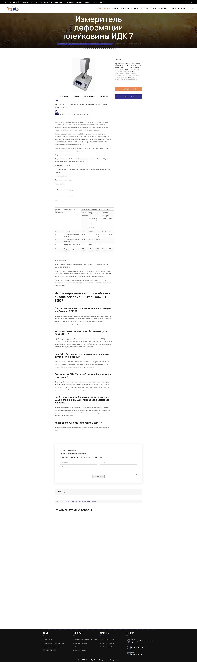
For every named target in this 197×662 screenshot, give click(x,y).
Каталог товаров (102, 8)
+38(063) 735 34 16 (27, 2)
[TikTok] (191, 2)
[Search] (193, 8)
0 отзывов (118, 59)
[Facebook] (182, 2)
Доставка (64, 96)
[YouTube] (188, 2)
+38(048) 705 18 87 (42, 2)
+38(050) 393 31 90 (11, 2)
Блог (136, 8)
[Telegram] (185, 2)
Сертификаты (126, 8)
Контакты (175, 8)
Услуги (115, 8)
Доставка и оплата (148, 8)
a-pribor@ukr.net (57, 2)
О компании (162, 8)
